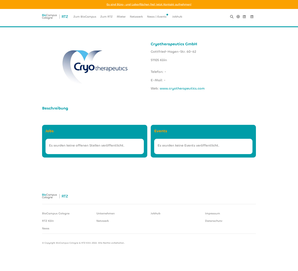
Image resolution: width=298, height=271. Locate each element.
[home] (55, 16)
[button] (238, 16)
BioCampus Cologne (55, 213)
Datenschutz (213, 221)
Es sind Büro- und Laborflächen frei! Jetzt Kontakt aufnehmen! (149, 4)
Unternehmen (105, 213)
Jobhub (155, 213)
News (45, 228)
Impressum (212, 213)
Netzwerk (102, 221)
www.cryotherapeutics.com (182, 88)
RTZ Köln (48, 221)
